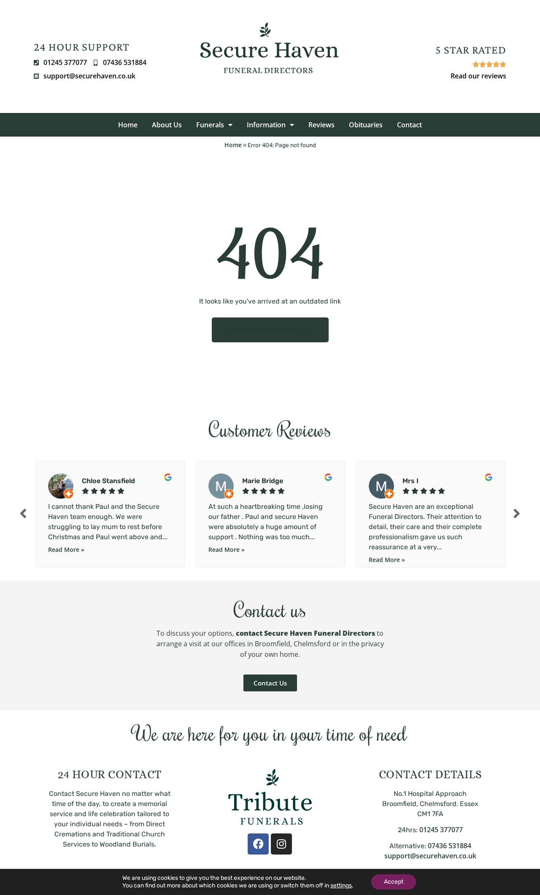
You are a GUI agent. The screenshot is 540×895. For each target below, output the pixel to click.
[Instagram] (281, 844)
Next (517, 512)
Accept (393, 881)
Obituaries (366, 124)
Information (266, 124)
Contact (409, 124)
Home (128, 124)
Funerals (210, 124)
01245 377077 (441, 829)
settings (341, 885)
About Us (167, 124)
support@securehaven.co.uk (430, 855)
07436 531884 (449, 845)
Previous (23, 512)
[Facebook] (258, 844)
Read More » (66, 549)
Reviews (321, 124)
